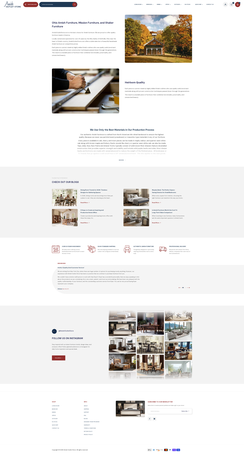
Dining (54, 412)
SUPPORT (86, 412)
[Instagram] (154, 419)
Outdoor (54, 418)
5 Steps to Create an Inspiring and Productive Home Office (92, 211)
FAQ (85, 415)
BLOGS (86, 418)
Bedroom (55, 409)
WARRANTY (87, 425)
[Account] (225, 4)
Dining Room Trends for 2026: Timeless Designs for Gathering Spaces (94, 191)
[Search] (74, 4)
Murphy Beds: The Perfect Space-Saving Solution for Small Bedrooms (164, 191)
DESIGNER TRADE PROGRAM (91, 422)
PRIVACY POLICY (88, 434)
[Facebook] (150, 419)
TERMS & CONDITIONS (90, 428)
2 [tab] (184, 287)
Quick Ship (55, 425)
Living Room (55, 406)
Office (54, 415)
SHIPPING (86, 409)
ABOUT (86, 406)
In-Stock (54, 422)
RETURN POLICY (88, 431)
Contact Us (55, 428)
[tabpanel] (124, 276)
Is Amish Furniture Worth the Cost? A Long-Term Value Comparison (164, 211)
